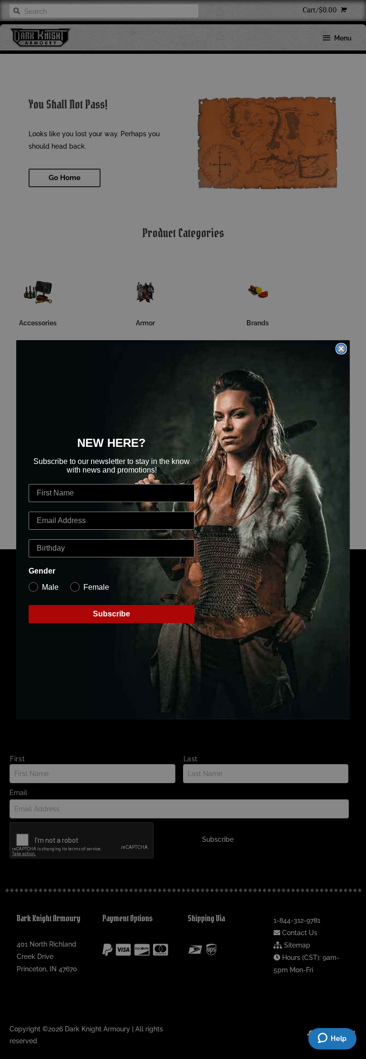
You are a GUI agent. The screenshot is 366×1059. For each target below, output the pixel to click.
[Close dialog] (341, 348)
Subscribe (111, 614)
